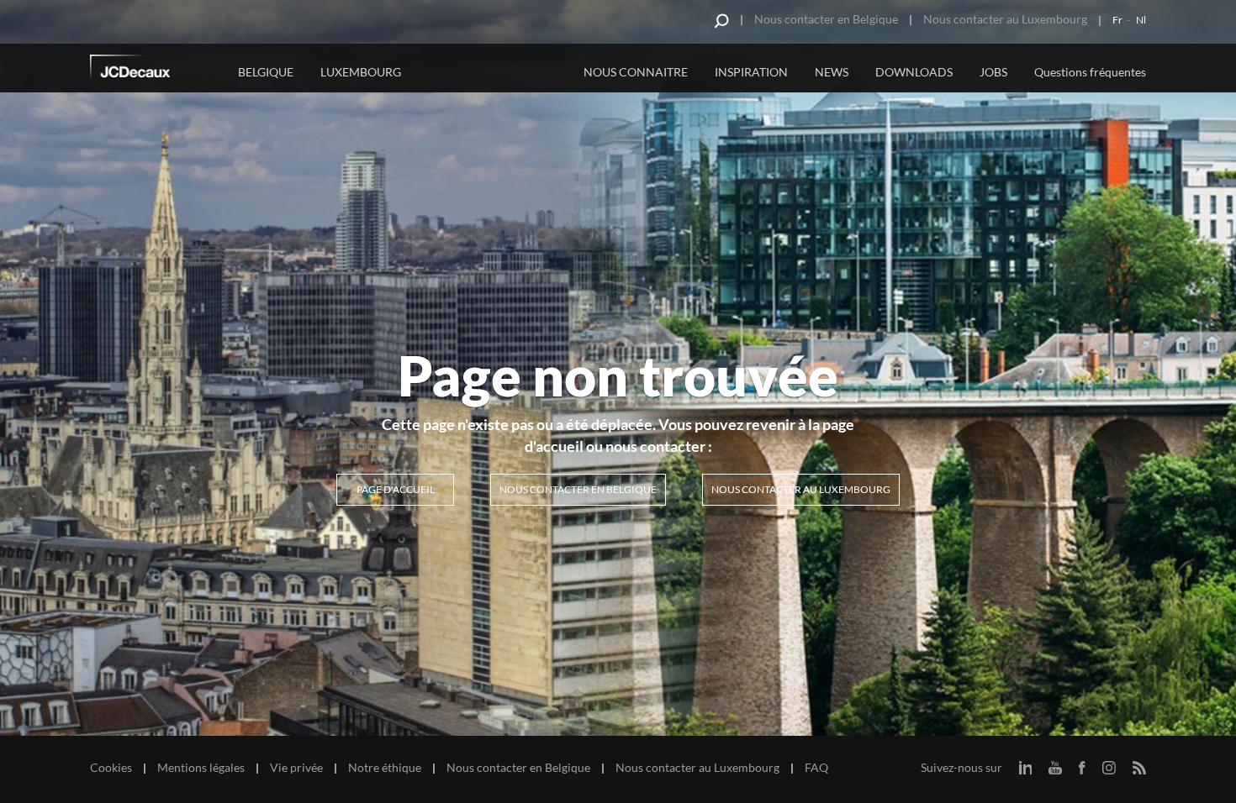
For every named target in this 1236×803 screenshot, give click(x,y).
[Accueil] (153, 70)
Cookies (111, 767)
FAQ (816, 767)
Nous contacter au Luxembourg (1005, 19)
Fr (1117, 19)
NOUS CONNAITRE (636, 72)
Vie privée (296, 767)
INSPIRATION (751, 72)
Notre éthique (384, 767)
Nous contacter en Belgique (826, 19)
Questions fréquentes (1090, 72)
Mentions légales (201, 767)
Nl (1141, 19)
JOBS (993, 72)
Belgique (265, 72)
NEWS (831, 72)
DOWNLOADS (914, 72)
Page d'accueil (396, 489)
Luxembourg (360, 72)
